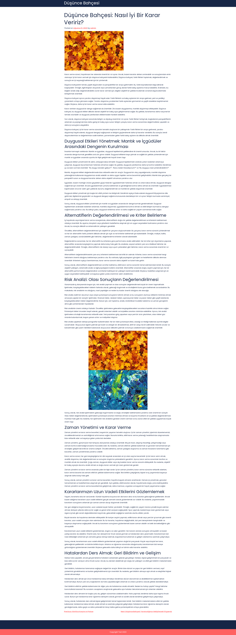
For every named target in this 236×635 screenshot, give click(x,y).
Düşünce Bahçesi (81, 3)
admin (93, 28)
